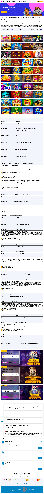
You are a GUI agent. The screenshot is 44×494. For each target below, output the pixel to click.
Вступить (5, 362)
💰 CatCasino (8, 1)
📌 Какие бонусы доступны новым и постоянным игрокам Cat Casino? (17, 425)
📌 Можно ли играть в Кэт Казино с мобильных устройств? (15, 431)
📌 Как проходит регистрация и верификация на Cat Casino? (15, 419)
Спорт (29, 473)
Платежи (24, 1)
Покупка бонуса (21, 29)
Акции (25, 473)
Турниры (17, 1)
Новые (4, 29)
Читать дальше (12, 362)
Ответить (40, 458)
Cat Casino (15, 473)
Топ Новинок (16, 29)
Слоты (12, 29)
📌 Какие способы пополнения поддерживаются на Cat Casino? (16, 404)
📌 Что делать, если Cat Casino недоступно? (12, 412)
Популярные (8, 29)
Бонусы (20, 1)
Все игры (13, 1)
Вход (35, 1)
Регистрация (40, 1)
